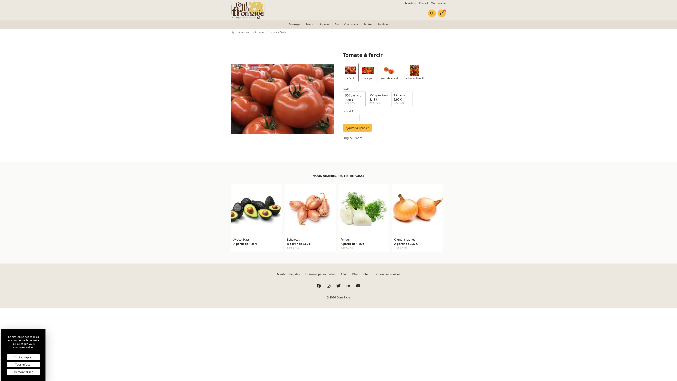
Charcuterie (351, 24)
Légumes (323, 24)
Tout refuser (23, 365)
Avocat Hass (241, 239)
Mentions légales (288, 274)
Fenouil (345, 239)
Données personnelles (320, 274)
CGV (344, 274)
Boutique (243, 32)
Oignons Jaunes (404, 239)
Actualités (410, 3)
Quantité (348, 111)
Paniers (368, 24)
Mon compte (438, 3)
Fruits (309, 24)
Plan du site (360, 274)
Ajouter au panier (357, 128)
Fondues (383, 24)
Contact (423, 3)
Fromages (294, 24)
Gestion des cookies (386, 274)
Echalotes (293, 239)
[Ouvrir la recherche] (432, 13)
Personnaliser (23, 372)
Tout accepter (23, 357)
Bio (336, 24)
